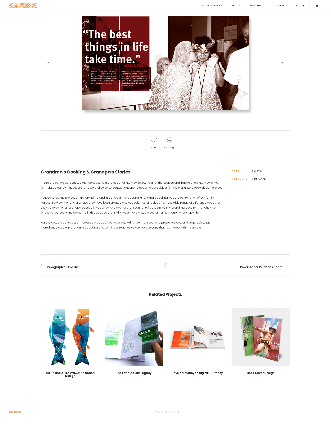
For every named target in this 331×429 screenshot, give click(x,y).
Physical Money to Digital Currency (197, 373)
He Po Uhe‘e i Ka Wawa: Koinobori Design (70, 374)
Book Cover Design (260, 373)
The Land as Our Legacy (134, 373)
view (70, 336)
